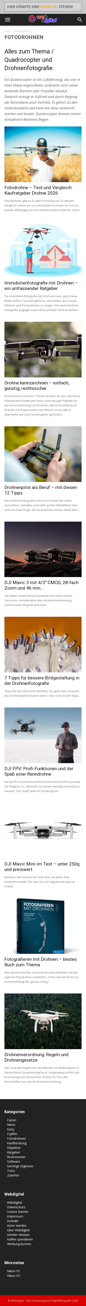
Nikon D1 (14, 1276)
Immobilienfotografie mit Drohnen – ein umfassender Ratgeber (41, 285)
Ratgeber (13, 1152)
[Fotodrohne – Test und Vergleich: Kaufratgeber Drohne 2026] (43, 154)
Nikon (11, 1125)
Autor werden (16, 1225)
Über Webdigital (18, 1230)
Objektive (14, 1148)
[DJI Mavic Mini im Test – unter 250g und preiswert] (43, 830)
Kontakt (12, 1221)
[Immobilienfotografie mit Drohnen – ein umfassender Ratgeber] (43, 249)
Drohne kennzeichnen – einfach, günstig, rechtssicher (36, 385)
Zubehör (13, 1175)
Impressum (15, 1216)
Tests (11, 1171)
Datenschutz (16, 1207)
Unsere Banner (17, 1212)
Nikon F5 (13, 1271)
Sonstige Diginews (20, 1166)
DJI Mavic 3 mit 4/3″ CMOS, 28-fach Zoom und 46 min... (41, 585)
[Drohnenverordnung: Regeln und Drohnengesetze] (43, 1021)
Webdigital (14, 1202)
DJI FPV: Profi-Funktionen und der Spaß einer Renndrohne (38, 771)
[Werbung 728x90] (43, 7)
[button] (7, 20)
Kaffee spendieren (20, 1239)
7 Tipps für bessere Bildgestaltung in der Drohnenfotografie (41, 680)
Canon (11, 1120)
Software (13, 1161)
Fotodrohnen (16, 1138)
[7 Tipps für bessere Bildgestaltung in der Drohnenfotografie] (43, 644)
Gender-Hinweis (18, 1235)
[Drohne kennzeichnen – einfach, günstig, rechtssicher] (43, 349)
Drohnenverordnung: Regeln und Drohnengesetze (36, 1057)
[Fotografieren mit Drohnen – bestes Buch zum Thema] (43, 926)
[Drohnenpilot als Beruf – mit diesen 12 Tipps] (43, 454)
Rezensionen (16, 1157)
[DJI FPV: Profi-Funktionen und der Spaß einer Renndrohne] (43, 735)
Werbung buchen (19, 1244)
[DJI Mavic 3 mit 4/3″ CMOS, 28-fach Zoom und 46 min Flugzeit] (43, 549)
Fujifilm (12, 1134)
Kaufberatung (16, 1143)
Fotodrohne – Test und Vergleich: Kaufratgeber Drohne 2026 (38, 190)
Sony (10, 1129)
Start (7, 31)
